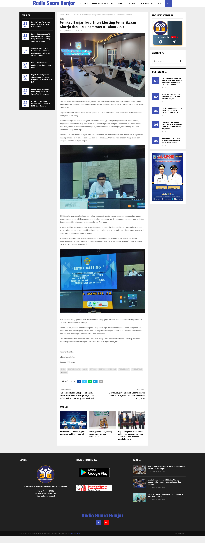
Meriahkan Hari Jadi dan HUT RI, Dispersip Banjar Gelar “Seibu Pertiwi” (171, 140)
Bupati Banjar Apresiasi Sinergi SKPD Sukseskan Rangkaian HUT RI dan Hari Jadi (41, 78)
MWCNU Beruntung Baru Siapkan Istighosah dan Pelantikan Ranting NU (166, 467)
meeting (102, 369)
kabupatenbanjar (74, 369)
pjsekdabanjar (137, 369)
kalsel (85, 369)
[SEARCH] (180, 61)
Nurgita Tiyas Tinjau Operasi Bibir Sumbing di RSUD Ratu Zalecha (40, 103)
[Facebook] (159, 3)
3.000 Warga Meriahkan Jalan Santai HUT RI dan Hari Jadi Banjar (40, 24)
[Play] (161, 42)
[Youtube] (162, 3)
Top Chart (131, 4)
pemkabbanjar (124, 369)
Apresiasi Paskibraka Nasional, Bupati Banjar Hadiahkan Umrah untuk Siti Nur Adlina (40, 52)
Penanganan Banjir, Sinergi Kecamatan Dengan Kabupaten (100, 434)
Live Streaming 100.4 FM (102, 4)
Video (120, 4)
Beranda (84, 4)
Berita (62, 18)
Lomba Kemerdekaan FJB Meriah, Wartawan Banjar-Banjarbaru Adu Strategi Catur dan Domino (41, 38)
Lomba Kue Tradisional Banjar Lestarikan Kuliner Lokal (41, 65)
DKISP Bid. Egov (75, 533)
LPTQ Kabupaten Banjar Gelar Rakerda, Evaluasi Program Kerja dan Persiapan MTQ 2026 (127, 395)
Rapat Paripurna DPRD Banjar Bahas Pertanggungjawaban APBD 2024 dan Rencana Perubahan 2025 (130, 435)
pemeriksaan (112, 369)
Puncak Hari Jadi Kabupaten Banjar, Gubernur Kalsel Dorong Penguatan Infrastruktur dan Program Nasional (77, 395)
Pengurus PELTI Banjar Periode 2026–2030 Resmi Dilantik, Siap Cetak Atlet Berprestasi (172, 125)
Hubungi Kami (147, 4)
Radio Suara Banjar (54, 3)
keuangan (93, 369)
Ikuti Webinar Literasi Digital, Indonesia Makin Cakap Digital (73, 433)
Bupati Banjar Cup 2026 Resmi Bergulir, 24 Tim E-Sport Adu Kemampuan (40, 91)
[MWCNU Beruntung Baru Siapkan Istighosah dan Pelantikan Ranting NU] (139, 470)
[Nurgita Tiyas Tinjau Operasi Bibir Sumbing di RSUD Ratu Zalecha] (139, 497)
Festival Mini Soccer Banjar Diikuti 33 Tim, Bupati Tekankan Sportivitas (172, 110)
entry (63, 369)
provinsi (64, 372)
